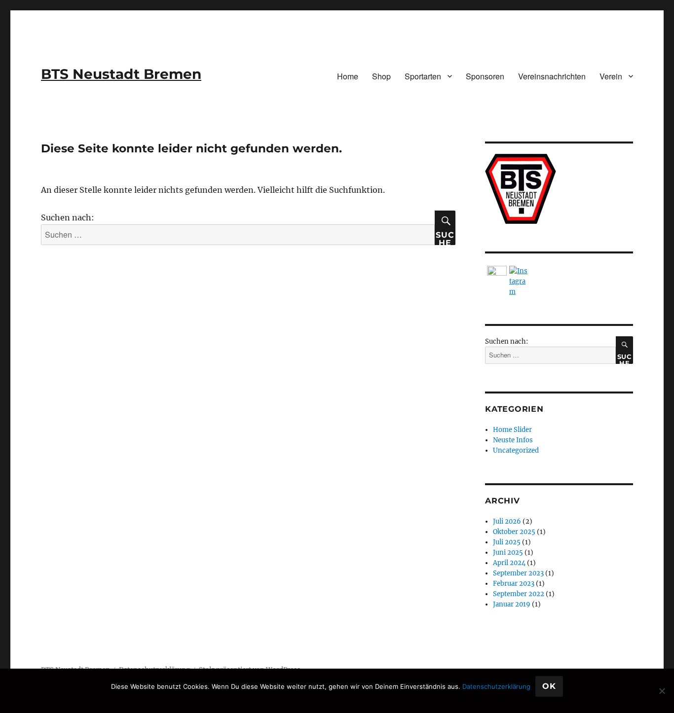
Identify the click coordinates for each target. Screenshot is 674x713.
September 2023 (518, 573)
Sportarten (423, 76)
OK (549, 686)
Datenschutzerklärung (496, 686)
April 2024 (509, 563)
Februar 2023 (513, 583)
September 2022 (518, 594)
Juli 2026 (507, 521)
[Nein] (662, 691)
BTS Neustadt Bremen (121, 74)
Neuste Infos (513, 440)
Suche (445, 237)
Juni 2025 (508, 552)
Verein (610, 76)
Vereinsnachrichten (552, 76)
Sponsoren (485, 76)
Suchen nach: (67, 217)
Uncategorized (516, 450)
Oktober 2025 (514, 532)
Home (347, 76)
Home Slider (512, 430)
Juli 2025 (507, 542)
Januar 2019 (511, 604)
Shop (381, 76)
